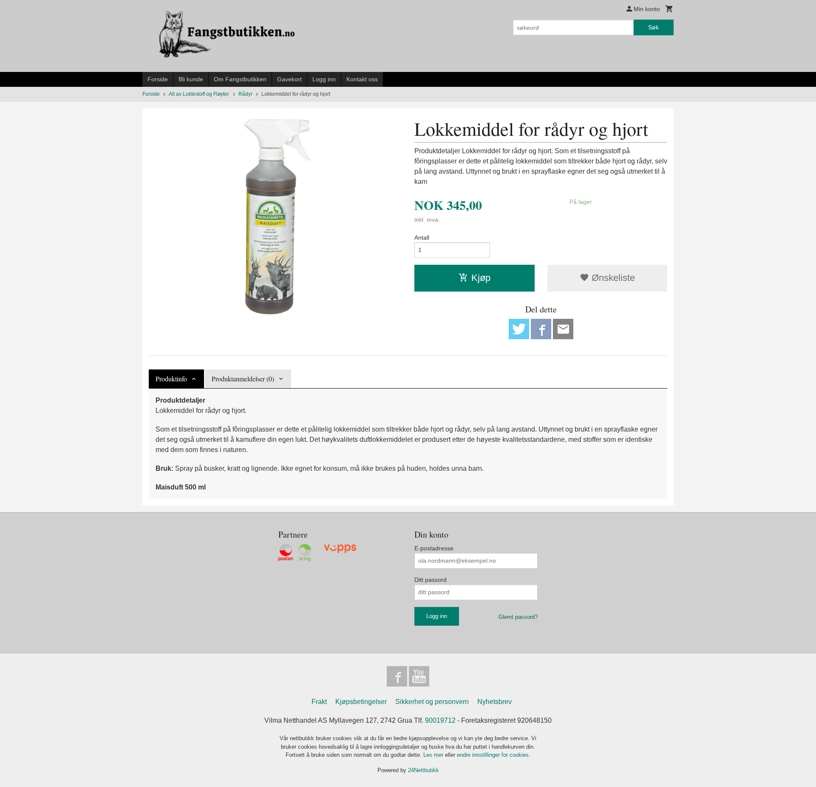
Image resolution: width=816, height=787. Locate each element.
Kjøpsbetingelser (361, 701)
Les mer (434, 755)
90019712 (440, 720)
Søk (653, 27)
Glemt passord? (518, 617)
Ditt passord (430, 579)
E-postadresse (433, 548)
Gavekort (289, 79)
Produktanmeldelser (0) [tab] (243, 378)
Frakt (319, 701)
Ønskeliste (612, 277)
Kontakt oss (362, 79)
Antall (421, 237)
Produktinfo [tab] (171, 378)
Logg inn (324, 79)
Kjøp (480, 277)
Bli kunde (190, 79)
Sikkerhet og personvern (432, 701)
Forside (157, 79)
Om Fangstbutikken (240, 79)
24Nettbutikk (423, 770)
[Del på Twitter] (519, 329)
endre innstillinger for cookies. (493, 755)
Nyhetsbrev (494, 701)
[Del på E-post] (563, 329)
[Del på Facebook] (541, 329)
